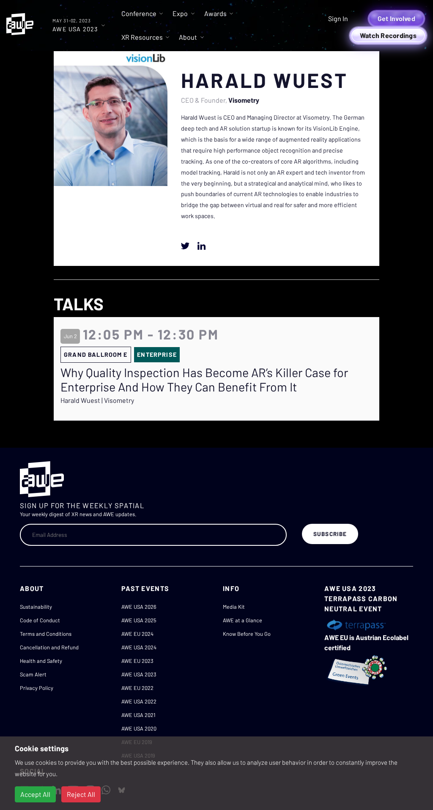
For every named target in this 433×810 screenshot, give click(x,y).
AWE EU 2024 (137, 633)
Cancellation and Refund (49, 647)
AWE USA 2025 (138, 620)
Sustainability (36, 606)
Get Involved (396, 18)
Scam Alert (33, 674)
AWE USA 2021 (138, 714)
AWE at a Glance (242, 620)
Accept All (35, 794)
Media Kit (234, 606)
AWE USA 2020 (138, 728)
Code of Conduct (40, 620)
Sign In (338, 18)
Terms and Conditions (45, 633)
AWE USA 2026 (138, 606)
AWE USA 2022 (138, 701)
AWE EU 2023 (137, 660)
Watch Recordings (388, 35)
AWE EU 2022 (137, 687)
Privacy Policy (36, 687)
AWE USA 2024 (138, 647)
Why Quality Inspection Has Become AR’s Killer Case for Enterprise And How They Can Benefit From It (204, 379)
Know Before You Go (247, 633)
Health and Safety (41, 660)
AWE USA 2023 (138, 674)
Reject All (81, 794)
